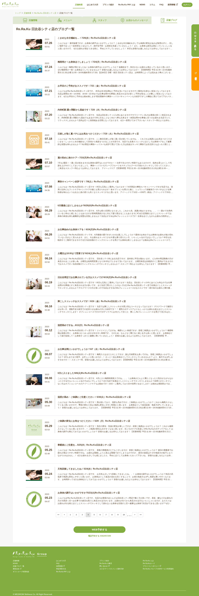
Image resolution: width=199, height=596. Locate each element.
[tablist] (99, 20)
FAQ (57, 563)
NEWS (15, 563)
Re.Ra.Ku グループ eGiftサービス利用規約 (158, 569)
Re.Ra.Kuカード (149, 563)
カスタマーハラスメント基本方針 (112, 569)
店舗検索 (27, 13)
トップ (18, 13)
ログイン (187, 5)
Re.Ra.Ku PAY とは (63, 572)
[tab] (30, 20)
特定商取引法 (61, 569)
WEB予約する (99, 529)
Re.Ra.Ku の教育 (106, 563)
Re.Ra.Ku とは (148, 561)
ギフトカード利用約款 (21, 572)
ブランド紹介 (104, 561)
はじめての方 (61, 561)
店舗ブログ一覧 (18, 566)
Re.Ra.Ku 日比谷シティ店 (45, 13)
